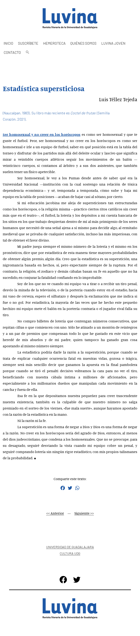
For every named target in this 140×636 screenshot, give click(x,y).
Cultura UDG (70, 553)
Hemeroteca (54, 43)
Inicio (8, 43)
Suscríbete (28, 43)
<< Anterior (55, 513)
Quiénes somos (83, 43)
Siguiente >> (84, 513)
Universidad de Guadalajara (70, 547)
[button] (27, 52)
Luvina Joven (113, 43)
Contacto (12, 52)
